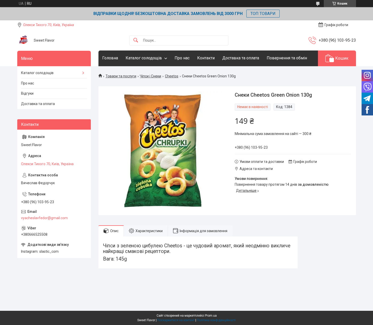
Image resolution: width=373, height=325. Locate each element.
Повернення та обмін (287, 58)
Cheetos (171, 76)
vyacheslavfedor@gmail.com (44, 218)
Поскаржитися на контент (176, 320)
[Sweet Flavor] (23, 40)
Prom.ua (211, 315)
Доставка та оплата (240, 58)
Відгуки (27, 93)
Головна (110, 58)
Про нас (182, 58)
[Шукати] (135, 40)
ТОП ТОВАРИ (263, 13)
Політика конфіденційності (216, 320)
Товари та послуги (121, 76)
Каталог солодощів (144, 58)
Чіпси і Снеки (150, 76)
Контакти (206, 58)
